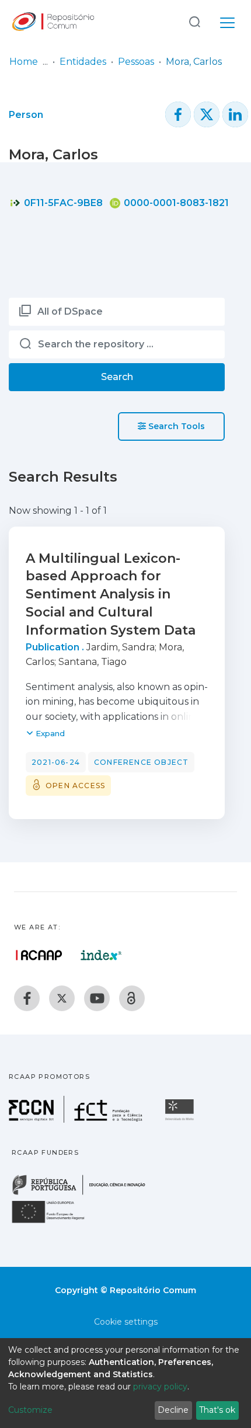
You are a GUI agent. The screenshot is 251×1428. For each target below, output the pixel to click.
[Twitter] (62, 998)
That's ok (217, 1410)
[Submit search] (194, 21)
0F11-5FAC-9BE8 (62, 202)
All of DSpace (70, 311)
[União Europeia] (55, 1222)
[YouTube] (97, 998)
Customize (30, 1410)
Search (117, 376)
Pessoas (136, 61)
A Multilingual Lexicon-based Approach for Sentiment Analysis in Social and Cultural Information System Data (111, 594)
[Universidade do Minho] (181, 1119)
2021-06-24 (56, 762)
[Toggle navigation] (227, 21)
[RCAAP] (132, 998)
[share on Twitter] (206, 114)
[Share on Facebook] (178, 114)
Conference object (141, 762)
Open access (75, 785)
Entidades (83, 61)
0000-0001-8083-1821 (175, 202)
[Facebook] (27, 998)
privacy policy (160, 1386)
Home (23, 61)
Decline (173, 1410)
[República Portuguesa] (85, 1193)
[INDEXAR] (101, 955)
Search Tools (175, 426)
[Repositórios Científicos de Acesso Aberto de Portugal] (39, 955)
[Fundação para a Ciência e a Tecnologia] (77, 1119)
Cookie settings (126, 1321)
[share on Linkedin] (235, 114)
